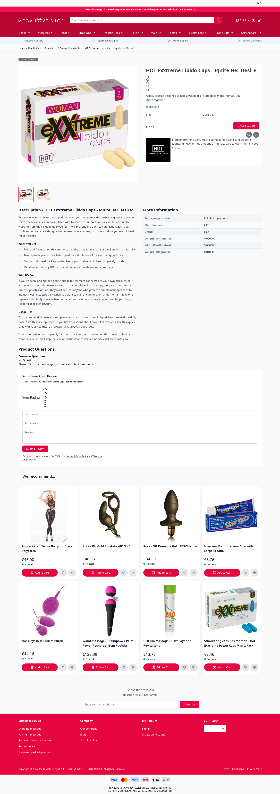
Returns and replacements (34, 740)
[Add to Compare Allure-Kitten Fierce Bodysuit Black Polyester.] (72, 573)
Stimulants (50, 48)
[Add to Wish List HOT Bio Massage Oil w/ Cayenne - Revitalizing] (184, 667)
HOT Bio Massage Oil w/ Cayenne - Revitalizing (168, 643)
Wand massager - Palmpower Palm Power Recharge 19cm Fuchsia (108, 643)
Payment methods (29, 734)
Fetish (135, 33)
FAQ (259, 3)
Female (173, 33)
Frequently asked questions (35, 752)
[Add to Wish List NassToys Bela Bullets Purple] (63, 667)
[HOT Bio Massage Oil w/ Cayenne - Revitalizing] (170, 610)
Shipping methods (29, 728)
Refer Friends (28, 59)
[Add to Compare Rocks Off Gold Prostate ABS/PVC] (133, 573)
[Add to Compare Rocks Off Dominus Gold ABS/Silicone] (194, 573)
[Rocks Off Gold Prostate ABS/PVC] (110, 515)
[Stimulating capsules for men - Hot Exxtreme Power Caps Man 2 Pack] (231, 610)
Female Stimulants (70, 48)
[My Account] (253, 20)
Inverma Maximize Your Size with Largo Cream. (228, 548)
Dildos (22, 33)
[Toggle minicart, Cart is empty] (259, 20)
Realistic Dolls (111, 33)
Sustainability (88, 740)
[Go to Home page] (40, 20)
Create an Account (153, 734)
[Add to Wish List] (249, 135)
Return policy (26, 746)
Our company (88, 728)
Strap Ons (85, 33)
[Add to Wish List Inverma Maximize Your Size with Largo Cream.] (245, 573)
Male (154, 33)
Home (21, 48)
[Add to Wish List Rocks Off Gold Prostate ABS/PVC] (124, 573)
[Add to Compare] (256, 135)
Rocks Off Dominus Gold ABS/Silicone (170, 546)
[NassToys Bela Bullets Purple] (49, 610)
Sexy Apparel (249, 33)
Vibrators (44, 33)
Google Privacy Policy (77, 456)
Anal (64, 33)
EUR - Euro (213, 728)
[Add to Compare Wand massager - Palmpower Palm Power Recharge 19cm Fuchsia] (133, 667)
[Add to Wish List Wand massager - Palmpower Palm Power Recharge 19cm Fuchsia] (124, 667)
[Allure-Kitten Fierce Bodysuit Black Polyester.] (49, 515)
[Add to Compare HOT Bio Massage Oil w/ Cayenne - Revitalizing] (194, 667)
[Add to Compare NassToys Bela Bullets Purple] (72, 667)
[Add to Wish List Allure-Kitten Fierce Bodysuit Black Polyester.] (63, 573)
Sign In (146, 728)
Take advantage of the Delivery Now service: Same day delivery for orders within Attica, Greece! (138, 9)
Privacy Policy (254, 768)
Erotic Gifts (222, 33)
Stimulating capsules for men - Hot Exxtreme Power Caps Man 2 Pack (229, 643)
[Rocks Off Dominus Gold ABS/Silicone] (170, 515)
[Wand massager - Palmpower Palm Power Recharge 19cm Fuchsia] (110, 610)
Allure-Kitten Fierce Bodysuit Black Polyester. (47, 548)
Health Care (196, 33)
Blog (83, 734)
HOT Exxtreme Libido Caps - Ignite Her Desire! (109, 48)
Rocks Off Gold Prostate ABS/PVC (106, 546)
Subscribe (189, 704)
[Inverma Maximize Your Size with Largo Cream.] (231, 515)
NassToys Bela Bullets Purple (43, 641)
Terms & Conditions (233, 768)
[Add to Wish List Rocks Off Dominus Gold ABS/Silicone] (184, 573)
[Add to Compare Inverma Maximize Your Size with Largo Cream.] (254, 573)
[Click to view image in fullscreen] (77, 124)
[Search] (218, 20)
